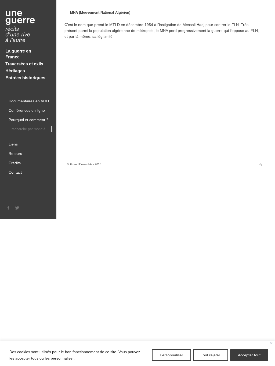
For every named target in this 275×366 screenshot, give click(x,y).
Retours (15, 153)
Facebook (8, 208)
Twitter (17, 208)
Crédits (15, 163)
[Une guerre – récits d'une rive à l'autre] (28, 27)
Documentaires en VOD (29, 101)
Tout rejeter (210, 355)
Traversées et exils (24, 64)
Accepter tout (249, 355)
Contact (15, 172)
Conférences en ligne (27, 110)
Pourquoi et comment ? (28, 120)
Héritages (15, 71)
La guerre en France (18, 54)
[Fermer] (271, 343)
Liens (13, 144)
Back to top (260, 164)
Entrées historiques (25, 78)
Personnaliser (171, 355)
